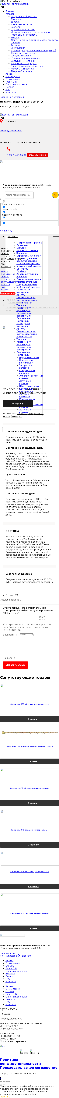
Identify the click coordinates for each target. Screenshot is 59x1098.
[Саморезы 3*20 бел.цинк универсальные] (29, 797)
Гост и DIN (11, 81)
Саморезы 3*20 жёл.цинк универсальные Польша (29, 764)
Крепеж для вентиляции (25, 58)
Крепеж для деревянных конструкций (33, 50)
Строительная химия (23, 29)
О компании (12, 79)
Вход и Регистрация (12, 97)
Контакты (10, 92)
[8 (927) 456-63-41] (8, 149)
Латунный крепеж (21, 71)
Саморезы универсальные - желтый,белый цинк (31, 309)
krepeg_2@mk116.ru (11, 130)
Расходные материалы (24, 35)
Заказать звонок (37, 155)
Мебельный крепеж (22, 68)
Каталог (9, 14)
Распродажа (12, 76)
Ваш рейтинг (10, 634)
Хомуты (15, 37)
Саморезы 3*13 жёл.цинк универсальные (29, 916)
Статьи (9, 1030)
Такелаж (16, 45)
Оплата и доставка (16, 84)
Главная (9, 11)
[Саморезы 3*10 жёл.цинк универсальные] (29, 696)
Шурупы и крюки (21, 55)
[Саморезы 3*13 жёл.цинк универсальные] (29, 899)
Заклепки (16, 27)
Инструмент (18, 48)
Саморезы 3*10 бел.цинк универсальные (29, 865)
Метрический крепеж (24, 16)
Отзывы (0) (11, 595)
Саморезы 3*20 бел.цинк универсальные (29, 815)
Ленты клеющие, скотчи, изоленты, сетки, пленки (26, 300)
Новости (10, 87)
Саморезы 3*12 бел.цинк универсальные (29, 967)
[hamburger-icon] (56, 235)
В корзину (17, 403)
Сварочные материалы (24, 53)
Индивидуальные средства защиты (32, 32)
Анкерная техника (21, 24)
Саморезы (17, 19)
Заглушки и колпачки (23, 61)
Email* (42, 619)
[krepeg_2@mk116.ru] (1, 125)
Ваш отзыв (9, 658)
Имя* (42, 617)
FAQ (7, 89)
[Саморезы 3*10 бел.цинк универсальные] (29, 848)
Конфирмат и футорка (23, 63)
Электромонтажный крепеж (27, 66)
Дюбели (16, 21)
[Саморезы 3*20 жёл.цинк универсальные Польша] (29, 746)
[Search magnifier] (55, 195)
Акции (9, 74)
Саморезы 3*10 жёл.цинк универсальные (29, 713)
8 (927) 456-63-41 (16, 155)
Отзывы (5, 254)
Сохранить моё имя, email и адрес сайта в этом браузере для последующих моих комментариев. (28, 627)
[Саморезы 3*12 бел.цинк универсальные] (29, 949)
